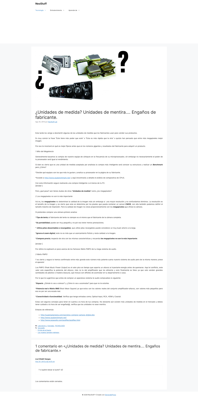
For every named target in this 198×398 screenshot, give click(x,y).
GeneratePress (110, 395)
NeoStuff (41, 3)
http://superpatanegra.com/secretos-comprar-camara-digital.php (68, 315)
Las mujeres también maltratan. (48, 332)
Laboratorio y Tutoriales (46, 326)
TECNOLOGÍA (60, 326)
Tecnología (39, 10)
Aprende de (73, 10)
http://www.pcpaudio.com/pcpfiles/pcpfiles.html (60, 320)
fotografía (41, 328)
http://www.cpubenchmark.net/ (57, 178)
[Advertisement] (99, 28)
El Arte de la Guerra (44, 330)
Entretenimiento (56, 10)
